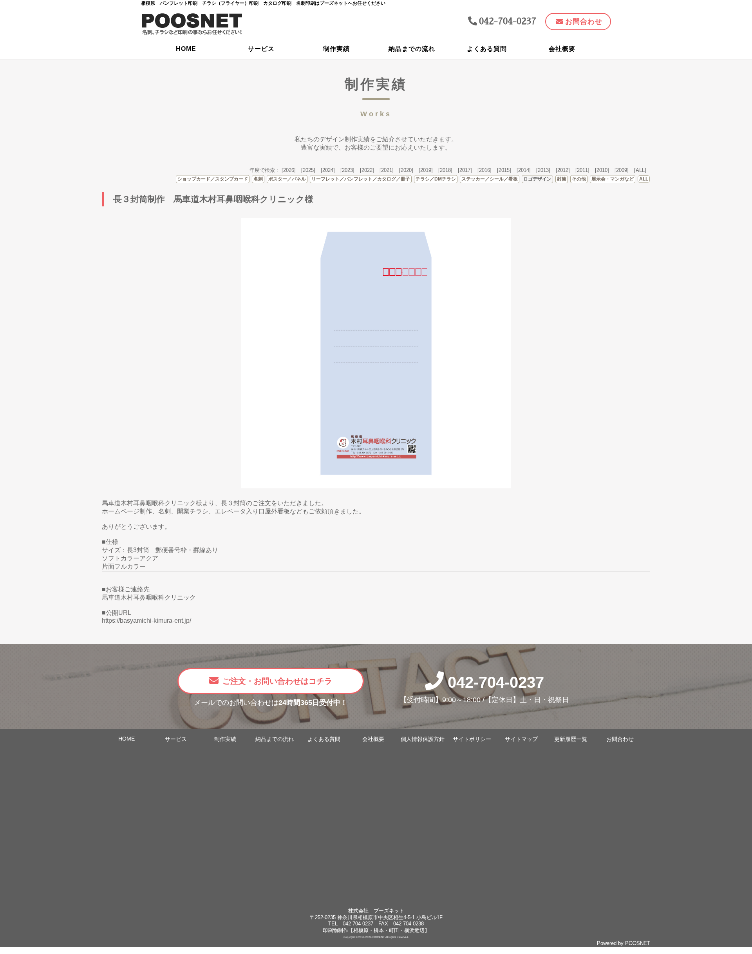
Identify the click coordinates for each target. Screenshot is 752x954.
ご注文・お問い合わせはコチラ (277, 681)
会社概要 (562, 48)
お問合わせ (620, 739)
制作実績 (336, 48)
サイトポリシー (472, 739)
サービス (261, 48)
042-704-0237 (496, 682)
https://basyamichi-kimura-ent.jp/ (146, 620)
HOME (186, 48)
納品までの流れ (412, 48)
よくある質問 (487, 48)
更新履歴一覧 (570, 739)
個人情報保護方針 (423, 739)
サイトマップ (521, 739)
